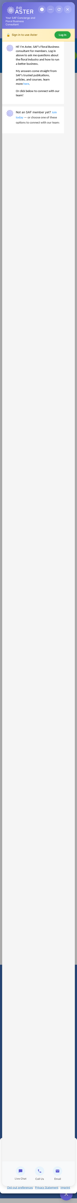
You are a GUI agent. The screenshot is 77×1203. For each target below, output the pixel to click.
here (26, 84)
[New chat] (59, 9)
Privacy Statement (46, 1187)
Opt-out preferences (20, 1187)
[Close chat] (67, 9)
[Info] (42, 9)
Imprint (65, 1187)
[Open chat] (66, 1194)
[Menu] (50, 9)
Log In (62, 34)
